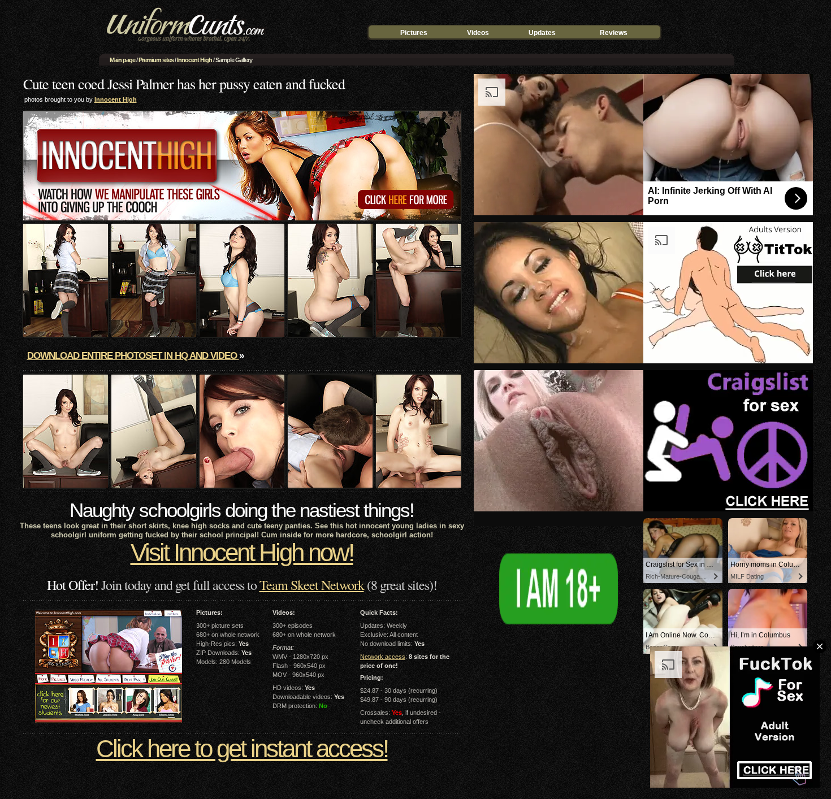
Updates (542, 33)
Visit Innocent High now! (242, 552)
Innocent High (194, 60)
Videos (478, 33)
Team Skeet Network (311, 585)
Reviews (613, 33)
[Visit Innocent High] (242, 218)
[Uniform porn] (183, 44)
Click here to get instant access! (242, 748)
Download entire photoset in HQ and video (133, 355)
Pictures (413, 33)
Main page (122, 60)
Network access (382, 656)
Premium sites (156, 60)
